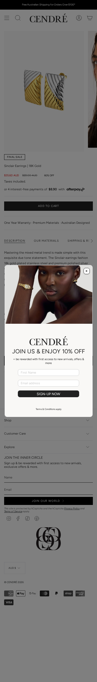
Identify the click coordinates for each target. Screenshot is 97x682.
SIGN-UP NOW (48, 394)
